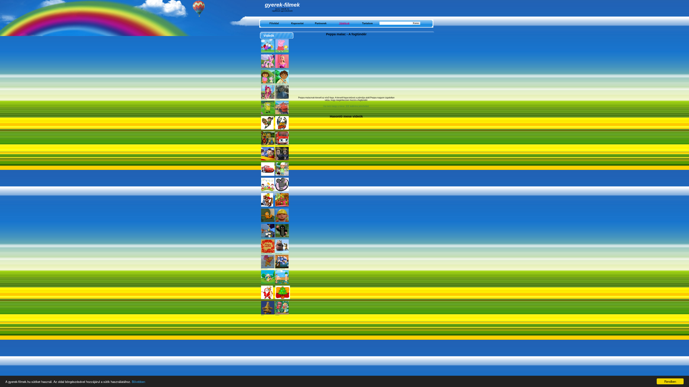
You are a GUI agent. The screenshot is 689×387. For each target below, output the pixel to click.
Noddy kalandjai (266, 161)
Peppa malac (279, 53)
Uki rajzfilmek (265, 284)
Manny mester (279, 176)
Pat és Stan (278, 253)
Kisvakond (278, 238)
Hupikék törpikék (280, 268)
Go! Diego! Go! (279, 84)
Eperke (277, 315)
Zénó (262, 315)
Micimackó (264, 268)
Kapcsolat (297, 23)
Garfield (263, 222)
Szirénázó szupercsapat (282, 145)
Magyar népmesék (266, 253)
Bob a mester (279, 222)
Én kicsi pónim (265, 68)
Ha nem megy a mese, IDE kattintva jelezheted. (346, 106)
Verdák (263, 176)
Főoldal (274, 23)
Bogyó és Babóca (266, 53)
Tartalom (367, 23)
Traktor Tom (264, 145)
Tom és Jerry (264, 238)
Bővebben (138, 381)
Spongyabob (264, 114)
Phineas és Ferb (280, 284)
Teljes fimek (278, 191)
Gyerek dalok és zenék (268, 191)
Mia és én (264, 99)
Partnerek (321, 23)
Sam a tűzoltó (279, 161)
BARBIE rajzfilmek (280, 68)
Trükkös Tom (264, 130)
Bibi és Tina (264, 207)
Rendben (670, 381)
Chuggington (279, 114)
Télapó (263, 299)
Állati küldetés (279, 130)
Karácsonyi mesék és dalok (283, 299)
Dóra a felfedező (266, 84)
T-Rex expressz (279, 207)
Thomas (277, 99)
